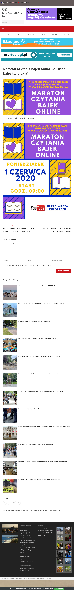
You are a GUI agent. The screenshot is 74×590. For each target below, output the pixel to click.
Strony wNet (48, 578)
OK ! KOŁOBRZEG (21, 578)
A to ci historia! (55, 34)
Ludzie (43, 34)
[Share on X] (5, 503)
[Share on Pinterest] (14, 503)
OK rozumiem (59, 588)
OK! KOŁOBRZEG (12, 12)
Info (19, 34)
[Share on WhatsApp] (19, 503)
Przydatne (31, 34)
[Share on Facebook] (9, 503)
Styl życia (67, 34)
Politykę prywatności (47, 588)
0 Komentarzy (30, 118)
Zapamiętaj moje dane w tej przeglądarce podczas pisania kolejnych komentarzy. (30, 265)
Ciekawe (7, 34)
